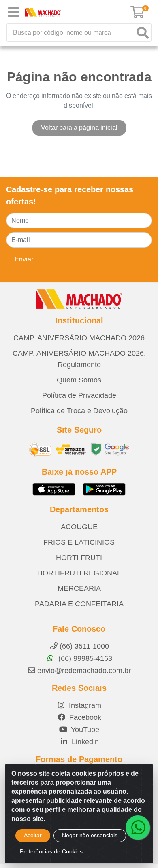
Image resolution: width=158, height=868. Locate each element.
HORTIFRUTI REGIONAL (79, 573)
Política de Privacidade (79, 395)
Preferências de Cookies (51, 851)
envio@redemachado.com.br (84, 670)
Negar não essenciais (89, 835)
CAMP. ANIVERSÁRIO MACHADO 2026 (79, 338)
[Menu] (13, 12)
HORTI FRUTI (79, 558)
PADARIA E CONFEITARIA (79, 604)
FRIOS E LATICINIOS (79, 542)
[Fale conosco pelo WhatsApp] (138, 827)
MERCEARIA (79, 588)
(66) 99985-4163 (84, 658)
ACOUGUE (79, 527)
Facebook (84, 717)
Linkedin (84, 742)
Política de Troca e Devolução (79, 411)
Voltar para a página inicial (79, 127)
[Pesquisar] (142, 32)
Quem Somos (79, 380)
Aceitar (33, 835)
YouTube (84, 730)
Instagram (84, 705)
